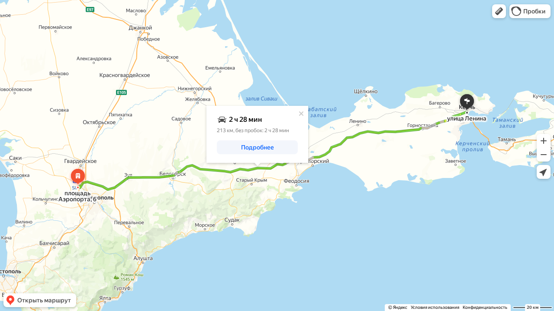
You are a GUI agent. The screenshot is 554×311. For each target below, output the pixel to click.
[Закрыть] (301, 113)
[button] (499, 11)
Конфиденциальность (485, 307)
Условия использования (435, 307)
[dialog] (257, 134)
